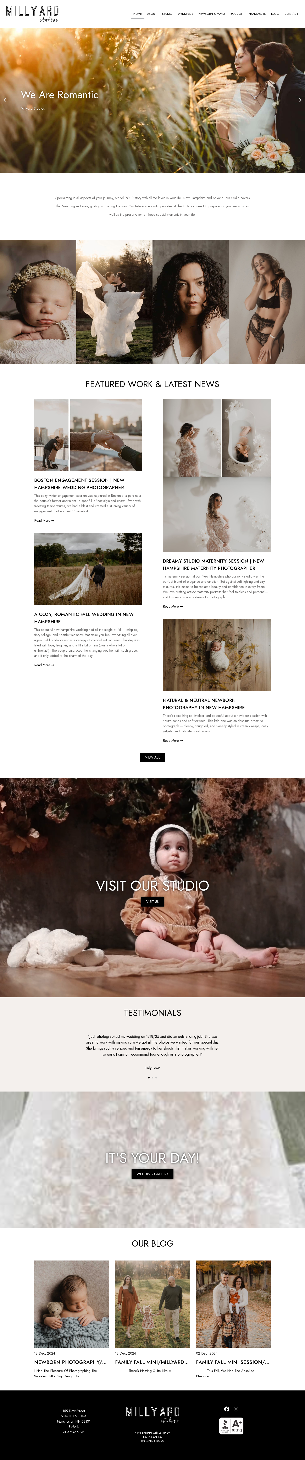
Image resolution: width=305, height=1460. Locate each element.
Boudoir (237, 14)
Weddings (185, 14)
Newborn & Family (212, 14)
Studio (167, 14)
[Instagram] (236, 1409)
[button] (4, 100)
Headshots (257, 14)
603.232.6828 (73, 1432)
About (152, 14)
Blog (275, 14)
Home (137, 14)
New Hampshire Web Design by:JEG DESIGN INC (152, 1435)
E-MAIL (73, 1426)
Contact (291, 14)
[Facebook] (227, 1409)
